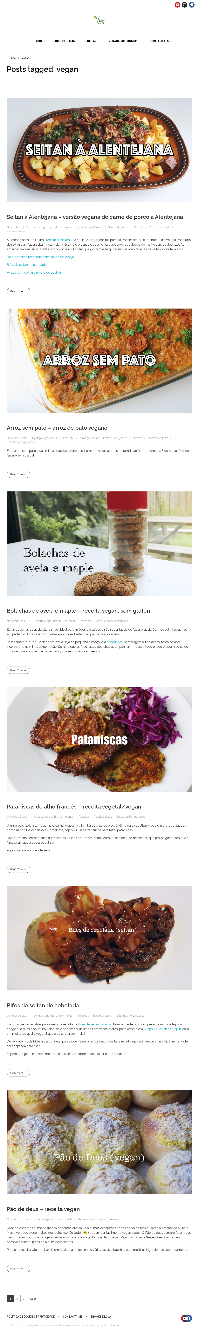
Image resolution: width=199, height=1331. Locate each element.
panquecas (115, 642)
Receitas (139, 227)
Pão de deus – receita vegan (43, 1209)
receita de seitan (58, 240)
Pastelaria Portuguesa (91, 1219)
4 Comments (65, 816)
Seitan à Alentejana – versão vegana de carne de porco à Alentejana (95, 217)
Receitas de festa (159, 227)
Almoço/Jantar (91, 227)
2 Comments (67, 227)
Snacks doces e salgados (112, 620)
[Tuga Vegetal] (99, 19)
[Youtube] (177, 5)
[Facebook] (192, 5)
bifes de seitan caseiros (95, 1024)
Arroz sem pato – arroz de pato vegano (57, 428)
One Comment (64, 438)
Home (12, 58)
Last (33, 1298)
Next (23, 1298)
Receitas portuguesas (20, 442)
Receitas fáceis (16, 231)
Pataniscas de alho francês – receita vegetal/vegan (74, 806)
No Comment (66, 620)
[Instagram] (184, 5)
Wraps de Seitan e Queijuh (162, 1029)
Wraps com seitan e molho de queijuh (34, 272)
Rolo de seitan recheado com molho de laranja (40, 257)
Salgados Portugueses (131, 816)
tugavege (47, 227)
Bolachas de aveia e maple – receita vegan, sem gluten (78, 611)
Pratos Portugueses (117, 227)
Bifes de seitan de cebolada (27, 265)
